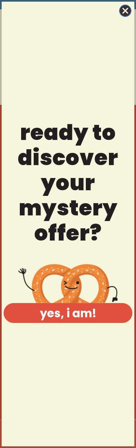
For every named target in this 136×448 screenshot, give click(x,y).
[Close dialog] (125, 11)
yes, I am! (68, 313)
